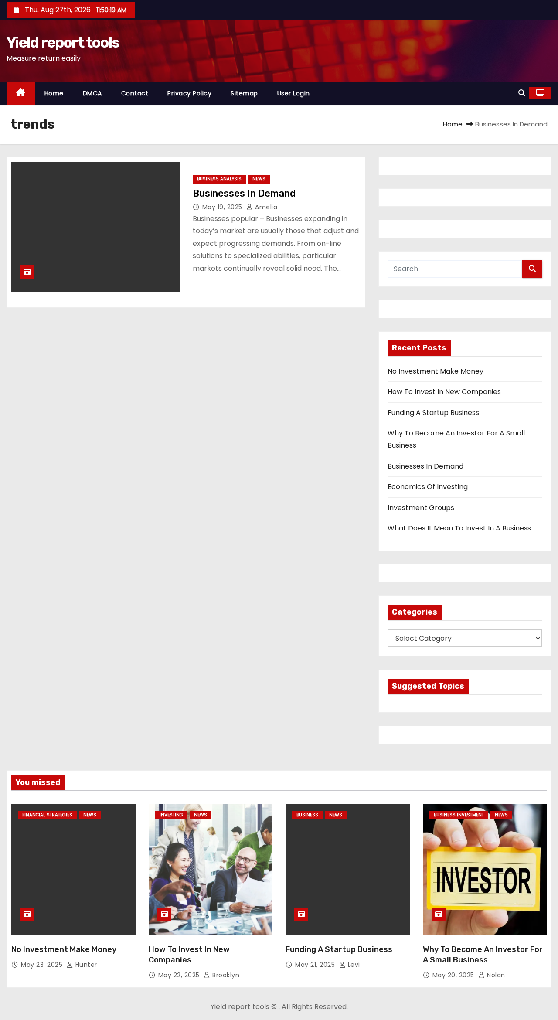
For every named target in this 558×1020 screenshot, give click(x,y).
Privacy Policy (189, 93)
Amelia (265, 207)
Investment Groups (421, 508)
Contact (135, 93)
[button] (521, 93)
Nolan (495, 975)
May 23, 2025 (43, 964)
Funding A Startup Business (433, 413)
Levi (353, 964)
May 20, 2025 (454, 975)
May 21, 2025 (316, 964)
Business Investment (459, 815)
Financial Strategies (47, 815)
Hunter (85, 964)
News (258, 179)
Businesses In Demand (244, 193)
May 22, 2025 (180, 975)
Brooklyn (225, 975)
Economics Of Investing (428, 487)
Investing (171, 815)
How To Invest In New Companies (444, 392)
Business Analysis (219, 179)
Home (54, 93)
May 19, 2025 (223, 207)
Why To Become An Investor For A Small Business (483, 955)
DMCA (92, 93)
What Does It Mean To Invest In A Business (459, 528)
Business (307, 815)
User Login (293, 93)
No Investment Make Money (435, 371)
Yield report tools (63, 42)
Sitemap (244, 93)
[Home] (21, 93)
